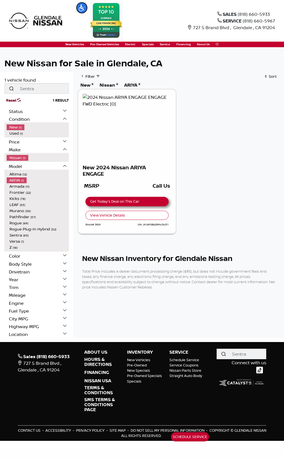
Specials (134, 381)
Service (178, 352)
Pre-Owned (137, 365)
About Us (95, 352)
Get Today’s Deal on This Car (114, 201)
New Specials (138, 370)
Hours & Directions (98, 362)
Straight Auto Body (185, 375)
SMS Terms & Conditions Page (99, 404)
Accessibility (58, 430)
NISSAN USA (97, 380)
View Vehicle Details (107, 215)
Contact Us (29, 430)
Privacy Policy (90, 430)
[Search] (11, 88)
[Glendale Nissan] (37, 20)
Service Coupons (184, 365)
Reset (11, 100)
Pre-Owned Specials (144, 375)
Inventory (140, 352)
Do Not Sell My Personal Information (168, 430)
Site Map (118, 430)
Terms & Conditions (98, 390)
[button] (81, 7)
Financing (96, 372)
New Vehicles (138, 359)
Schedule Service (184, 359)
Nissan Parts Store (185, 370)
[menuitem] (38, 127)
